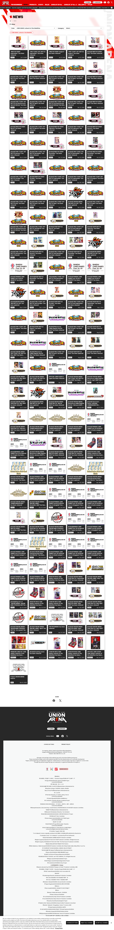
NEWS (50, 632)
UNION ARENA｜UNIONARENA (6, 3)
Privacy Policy (59, 928)
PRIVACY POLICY (66, 744)
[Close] (111, 923)
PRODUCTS (51, 382)
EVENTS (12, 57)
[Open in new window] (70, 4)
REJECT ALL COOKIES (86, 922)
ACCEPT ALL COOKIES (102, 922)
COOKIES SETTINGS (49, 744)
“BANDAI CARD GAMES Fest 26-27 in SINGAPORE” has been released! (73, 7)
